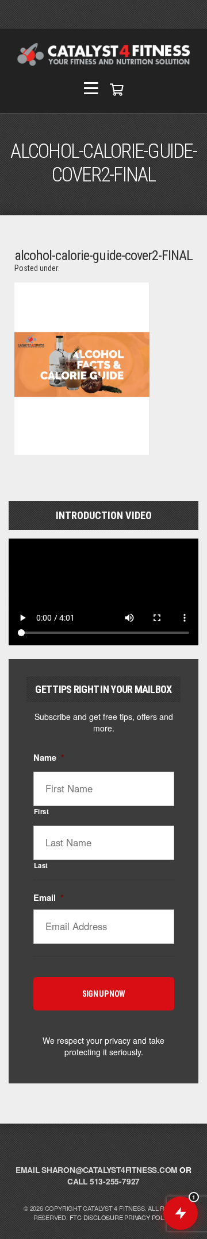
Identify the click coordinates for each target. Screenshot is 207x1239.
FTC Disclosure (96, 1217)
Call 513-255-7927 (103, 1181)
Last (41, 865)
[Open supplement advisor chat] (180, 1213)
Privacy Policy (149, 1217)
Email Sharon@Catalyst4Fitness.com (96, 1169)
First (41, 811)
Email (48, 897)
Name (48, 757)
